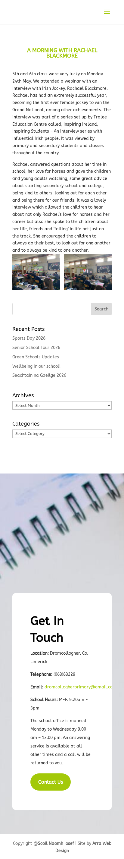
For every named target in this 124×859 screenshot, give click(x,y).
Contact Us (50, 782)
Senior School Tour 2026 (36, 347)
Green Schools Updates (35, 357)
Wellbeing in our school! (36, 366)
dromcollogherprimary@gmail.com (80, 687)
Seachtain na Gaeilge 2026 (39, 375)
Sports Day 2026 (28, 338)
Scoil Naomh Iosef (56, 843)
